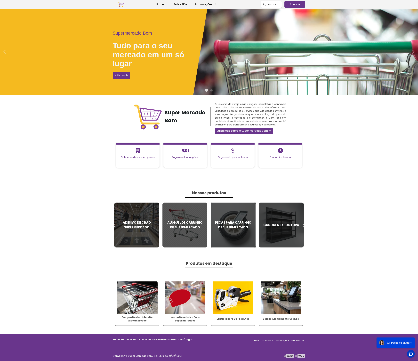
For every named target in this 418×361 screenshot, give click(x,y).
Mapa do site (298, 340)
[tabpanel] (209, 52)
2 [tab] (211, 90)
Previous (4, 52)
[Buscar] (264, 4)
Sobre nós (387, 66)
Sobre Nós (180, 4)
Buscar (271, 4)
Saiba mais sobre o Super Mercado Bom (242, 131)
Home (160, 4)
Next (413, 52)
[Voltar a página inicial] (121, 4)
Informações (203, 4)
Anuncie (295, 4)
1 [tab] (206, 90)
